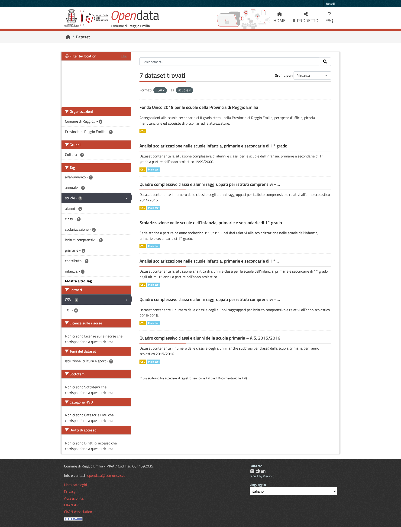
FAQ (329, 20)
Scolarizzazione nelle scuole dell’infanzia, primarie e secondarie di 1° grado (210, 222)
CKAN (257, 471)
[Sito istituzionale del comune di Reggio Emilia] (86, 18)
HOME (279, 20)
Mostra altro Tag (78, 281)
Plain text (153, 169)
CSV (142, 131)
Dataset (83, 37)
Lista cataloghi (75, 484)
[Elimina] (164, 90)
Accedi (330, 3)
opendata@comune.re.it (106, 475)
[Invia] (325, 61)
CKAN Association (78, 511)
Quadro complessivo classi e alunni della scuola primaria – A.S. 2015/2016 (209, 337)
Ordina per (283, 75)
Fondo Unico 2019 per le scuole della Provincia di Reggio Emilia (198, 107)
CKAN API (71, 505)
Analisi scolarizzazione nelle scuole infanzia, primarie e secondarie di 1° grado (213, 145)
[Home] (68, 37)
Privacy (70, 491)
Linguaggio (257, 484)
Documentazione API (232, 378)
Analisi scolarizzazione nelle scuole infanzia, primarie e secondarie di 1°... (209, 260)
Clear (124, 56)
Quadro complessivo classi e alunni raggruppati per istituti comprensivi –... (209, 184)
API (208, 378)
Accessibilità (74, 498)
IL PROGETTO (305, 20)
